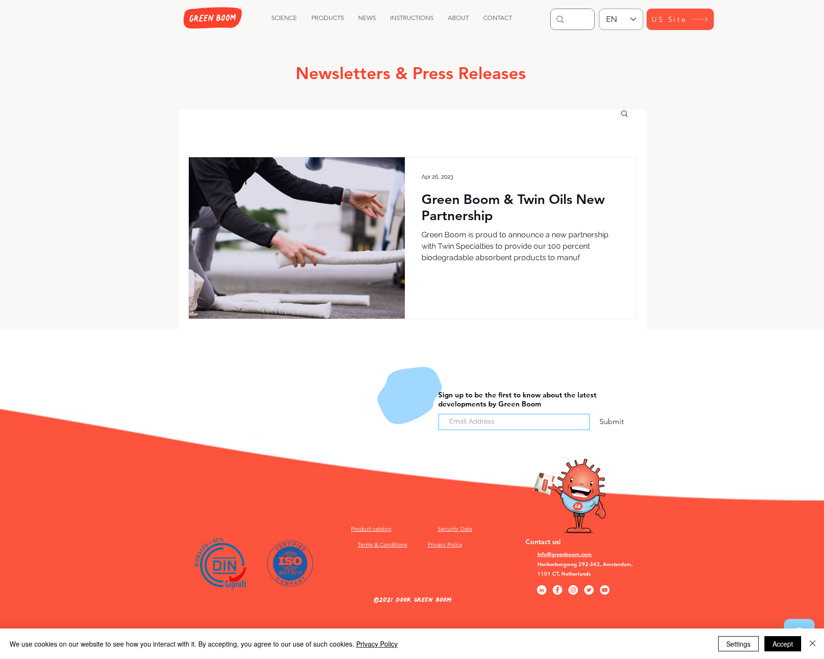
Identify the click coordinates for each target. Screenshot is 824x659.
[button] (624, 114)
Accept (782, 644)
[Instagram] (573, 590)
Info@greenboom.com (564, 554)
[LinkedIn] (541, 590)
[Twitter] (589, 590)
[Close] (812, 643)
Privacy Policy (377, 644)
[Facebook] (557, 590)
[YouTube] (604, 590)
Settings (738, 644)
